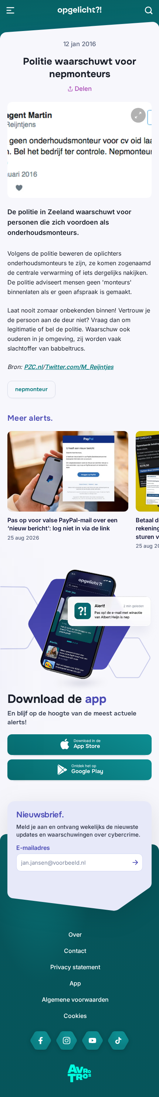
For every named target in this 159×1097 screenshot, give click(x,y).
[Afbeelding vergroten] (138, 115)
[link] (79, 10)
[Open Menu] (10, 10)
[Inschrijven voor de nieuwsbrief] (135, 862)
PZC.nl (33, 366)
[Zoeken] (148, 10)
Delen (83, 88)
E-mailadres (33, 847)
